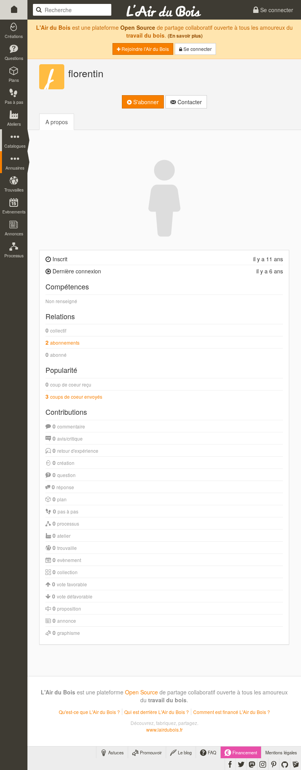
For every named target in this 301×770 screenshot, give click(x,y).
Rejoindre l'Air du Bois (144, 48)
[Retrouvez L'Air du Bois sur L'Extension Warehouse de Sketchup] (295, 764)
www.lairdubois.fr (164, 729)
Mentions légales (281, 752)
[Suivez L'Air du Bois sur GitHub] (284, 764)
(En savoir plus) (185, 36)
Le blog (184, 752)
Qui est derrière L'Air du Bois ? (156, 712)
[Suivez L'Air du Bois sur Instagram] (262, 764)
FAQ (211, 752)
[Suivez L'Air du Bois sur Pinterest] (273, 764)
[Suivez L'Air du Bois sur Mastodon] (252, 764)
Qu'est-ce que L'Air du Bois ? (89, 712)
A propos (56, 122)
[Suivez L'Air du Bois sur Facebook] (230, 764)
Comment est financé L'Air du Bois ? (231, 712)
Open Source (137, 27)
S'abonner (145, 102)
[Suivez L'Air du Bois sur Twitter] (241, 764)
